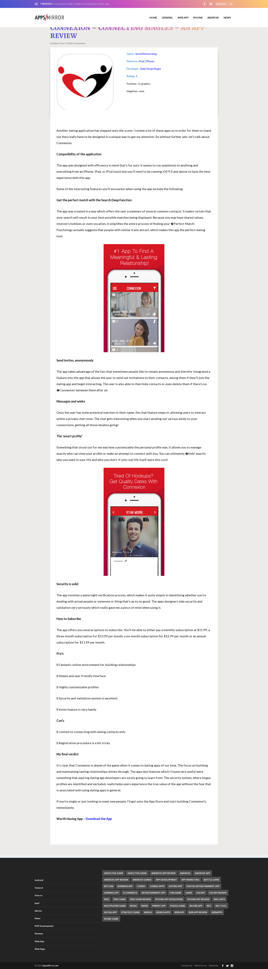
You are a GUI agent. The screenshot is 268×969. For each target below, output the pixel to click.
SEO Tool (220, 905)
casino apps (157, 886)
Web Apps (40, 949)
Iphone (198, 17)
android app (202, 873)
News (227, 17)
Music (133, 905)
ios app (200, 892)
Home (153, 17)
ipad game (120, 899)
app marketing (190, 879)
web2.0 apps (163, 912)
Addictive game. (137, 873)
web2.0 (148, 912)
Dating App (175, 886)
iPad (141, 61)
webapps (217, 912)
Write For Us (200, 965)
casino (141, 886)
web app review (198, 912)
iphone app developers (169, 899)
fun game (175, 892)
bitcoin (108, 886)
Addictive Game (113, 873)
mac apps (219, 899)
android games (142, 879)
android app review (116, 879)
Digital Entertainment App (203, 886)
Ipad (37, 903)
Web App (183, 17)
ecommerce (130, 892)
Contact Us (186, 965)
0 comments (80, 43)
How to (38, 895)
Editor (56, 43)
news (144, 905)
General (39, 887)
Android (213, 17)
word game (111, 918)
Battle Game (211, 879)
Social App (110, 912)
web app (179, 912)
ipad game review (140, 899)
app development (166, 879)
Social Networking (146, 53)
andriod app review (163, 873)
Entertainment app (153, 892)
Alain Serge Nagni (150, 68)
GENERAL (167, 17)
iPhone (150, 61)
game (188, 892)
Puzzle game (177, 905)
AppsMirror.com (50, 965)
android (185, 873)
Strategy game (130, 912)
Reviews (39, 933)
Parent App (159, 905)
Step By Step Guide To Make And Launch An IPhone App (81, 3)
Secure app (195, 905)
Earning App (111, 892)
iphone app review (198, 899)
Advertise (214, 965)
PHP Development (44, 926)
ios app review (218, 892)
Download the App (99, 819)
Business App (125, 886)
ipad (106, 899)
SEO (209, 905)
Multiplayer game (115, 905)
